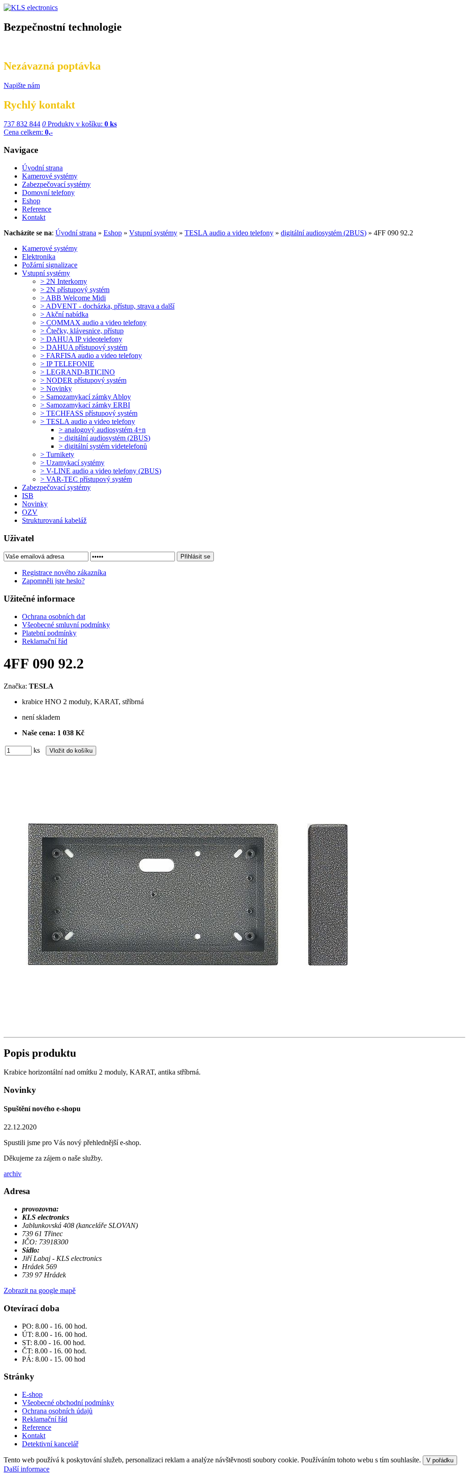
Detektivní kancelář (50, 1444)
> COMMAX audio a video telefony (93, 322)
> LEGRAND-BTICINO (77, 372)
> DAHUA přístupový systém (83, 347)
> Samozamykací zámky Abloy (85, 397)
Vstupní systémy (153, 233)
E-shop (32, 1394)
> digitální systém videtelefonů (103, 446)
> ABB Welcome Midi (73, 298)
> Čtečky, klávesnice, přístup (82, 331)
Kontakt (33, 1435)
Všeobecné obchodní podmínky (68, 1402)
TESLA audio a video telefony (229, 233)
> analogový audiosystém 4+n (102, 430)
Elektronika (38, 257)
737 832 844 (22, 124)
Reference (36, 1427)
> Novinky (56, 388)
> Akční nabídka (64, 314)
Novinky (35, 504)
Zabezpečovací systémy (56, 487)
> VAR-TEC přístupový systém (86, 479)
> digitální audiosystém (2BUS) (104, 438)
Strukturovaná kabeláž (54, 520)
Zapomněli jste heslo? (53, 581)
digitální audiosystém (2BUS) (323, 233)
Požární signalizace (49, 265)
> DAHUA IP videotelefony (81, 339)
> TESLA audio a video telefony (87, 421)
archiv (13, 1174)
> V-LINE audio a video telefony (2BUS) (100, 471)
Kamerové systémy (49, 248)
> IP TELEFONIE (67, 364)
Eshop (113, 233)
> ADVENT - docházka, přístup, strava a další (107, 306)
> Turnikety (57, 454)
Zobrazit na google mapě (40, 1290)
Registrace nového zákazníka (64, 572)
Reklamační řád (44, 1419)
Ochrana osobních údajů (57, 1411)
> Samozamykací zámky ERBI (85, 405)
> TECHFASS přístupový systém (88, 413)
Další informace (26, 1469)
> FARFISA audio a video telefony (91, 355)
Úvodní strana (75, 233)
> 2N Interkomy (63, 281)
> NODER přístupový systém (83, 380)
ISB (27, 496)
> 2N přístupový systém (74, 289)
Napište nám (22, 85)
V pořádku (439, 1460)
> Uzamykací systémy (72, 463)
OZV (30, 512)
